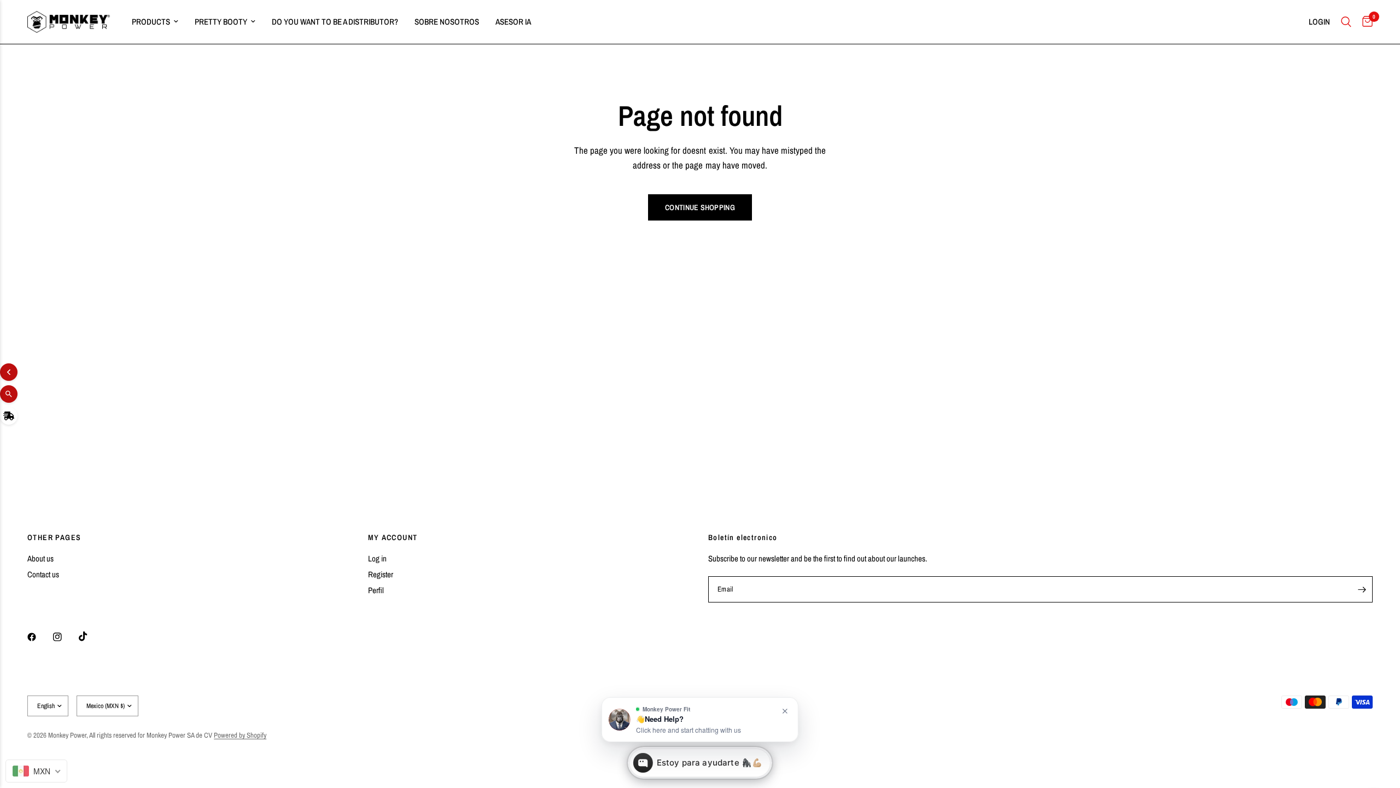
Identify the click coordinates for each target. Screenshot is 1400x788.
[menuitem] (155, 22)
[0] (1365, 22)
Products (151, 21)
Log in (377, 558)
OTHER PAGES (54, 537)
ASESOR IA (513, 21)
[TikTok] (91, 636)
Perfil (376, 590)
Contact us (43, 574)
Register (380, 574)
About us (40, 558)
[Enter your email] (1362, 589)
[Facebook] (39, 637)
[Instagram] (65, 637)
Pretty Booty (221, 21)
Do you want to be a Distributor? (335, 21)
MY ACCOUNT (393, 537)
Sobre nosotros (447, 21)
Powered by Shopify (240, 735)
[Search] (1346, 22)
